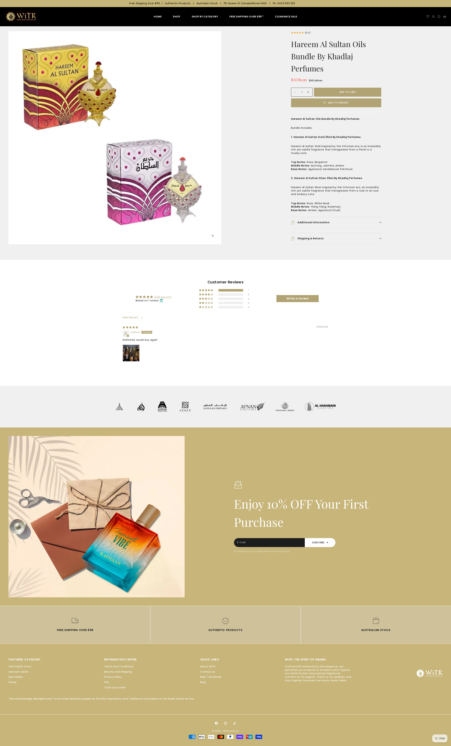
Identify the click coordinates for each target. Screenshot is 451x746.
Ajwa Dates (15, 677)
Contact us (207, 672)
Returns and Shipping (118, 672)
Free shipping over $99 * (246, 16)
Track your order (115, 687)
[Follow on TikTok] (234, 723)
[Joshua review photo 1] (131, 353)
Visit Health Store (19, 666)
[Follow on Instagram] (225, 723)
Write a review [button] (297, 298)
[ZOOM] (212, 235)
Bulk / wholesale (210, 677)
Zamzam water (18, 672)
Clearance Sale (286, 16)
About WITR (207, 666)
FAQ (106, 682)
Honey (12, 682)
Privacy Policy (113, 677)
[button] (206, 290)
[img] (130, 327)
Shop (176, 16)
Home (158, 16)
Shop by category (205, 16)
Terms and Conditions (118, 666)
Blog (203, 682)
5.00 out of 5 (163, 297)
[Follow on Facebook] (216, 723)
